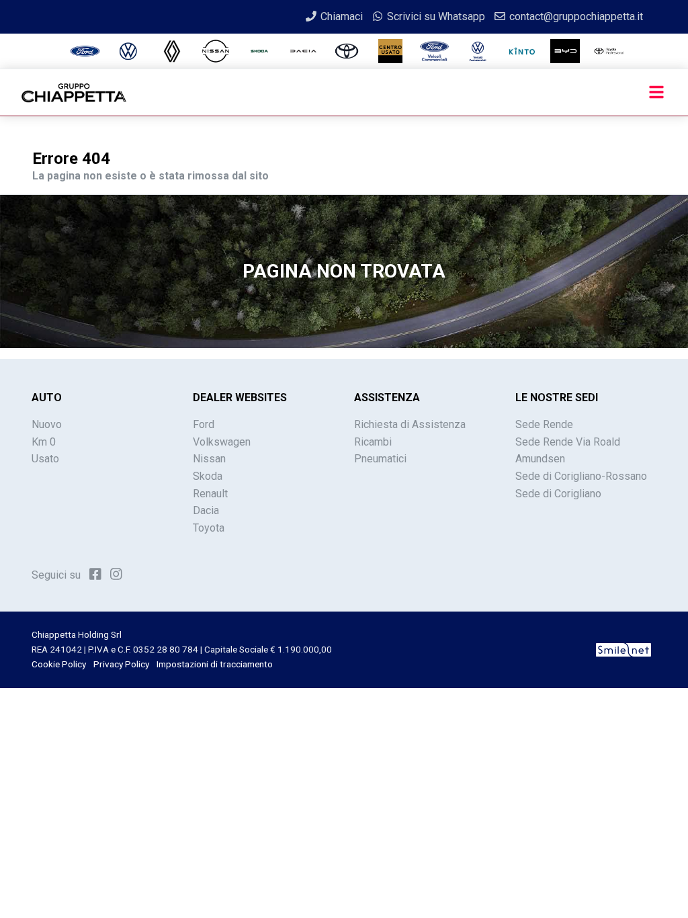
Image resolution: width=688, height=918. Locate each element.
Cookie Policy (59, 664)
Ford (203, 424)
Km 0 (44, 441)
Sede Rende (544, 424)
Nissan (209, 458)
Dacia (206, 510)
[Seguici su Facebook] (95, 574)
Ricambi (373, 441)
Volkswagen (222, 441)
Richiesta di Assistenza (410, 424)
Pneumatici (380, 458)
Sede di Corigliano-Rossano (581, 476)
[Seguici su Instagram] (116, 574)
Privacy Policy (121, 664)
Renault (210, 493)
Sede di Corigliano (558, 493)
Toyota (208, 527)
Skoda (207, 476)
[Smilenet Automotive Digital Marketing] (623, 649)
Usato (45, 458)
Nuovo (47, 424)
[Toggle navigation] (656, 93)
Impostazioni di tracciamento (215, 664)
